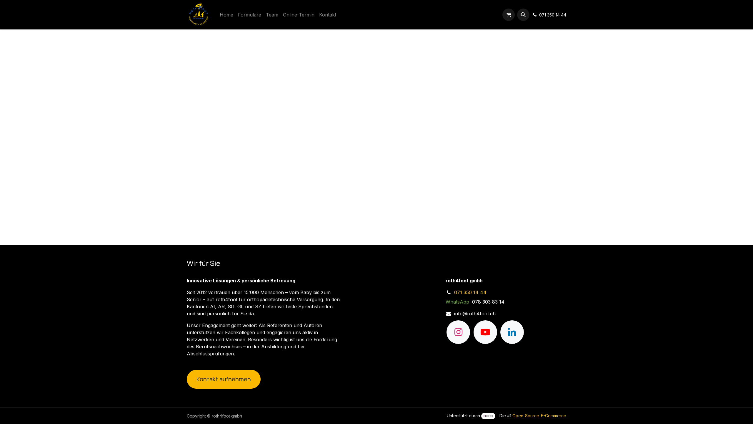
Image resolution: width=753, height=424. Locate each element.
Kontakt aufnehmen (223, 379)
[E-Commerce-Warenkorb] (508, 15)
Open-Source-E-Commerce (539, 415)
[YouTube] (485, 332)
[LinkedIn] (512, 332)
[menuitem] (226, 15)
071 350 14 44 (470, 292)
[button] (523, 15)
